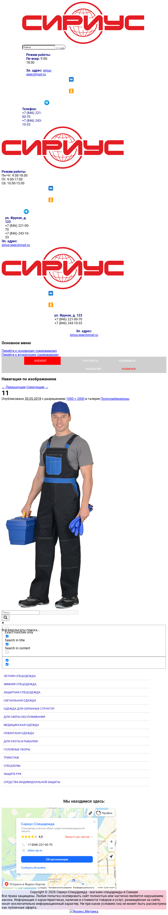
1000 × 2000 (75, 399)
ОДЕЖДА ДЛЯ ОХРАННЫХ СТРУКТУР (29, 708)
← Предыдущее (14, 387)
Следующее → (37, 387)
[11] (54, 608)
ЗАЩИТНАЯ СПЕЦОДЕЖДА (22, 692)
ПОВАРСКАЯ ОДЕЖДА (19, 733)
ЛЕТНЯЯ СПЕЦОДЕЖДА (20, 676)
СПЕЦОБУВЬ (12, 765)
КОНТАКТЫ (90, 360)
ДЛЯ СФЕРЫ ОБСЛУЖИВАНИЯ (24, 716)
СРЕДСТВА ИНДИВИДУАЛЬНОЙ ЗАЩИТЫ (32, 782)
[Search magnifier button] (5, 618)
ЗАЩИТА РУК (13, 774)
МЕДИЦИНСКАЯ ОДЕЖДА (21, 725)
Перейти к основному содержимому (29, 351)
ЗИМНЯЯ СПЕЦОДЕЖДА (20, 684)
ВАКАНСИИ (93, 369)
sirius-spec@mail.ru (39, 72)
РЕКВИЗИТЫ (127, 360)
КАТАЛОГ (40, 360)
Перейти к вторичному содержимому (30, 355)
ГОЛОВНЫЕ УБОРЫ (17, 749)
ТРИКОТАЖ (11, 757)
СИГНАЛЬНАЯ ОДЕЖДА (20, 700)
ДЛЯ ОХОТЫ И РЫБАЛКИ (21, 741)
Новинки (129, 369)
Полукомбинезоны (115, 399)
